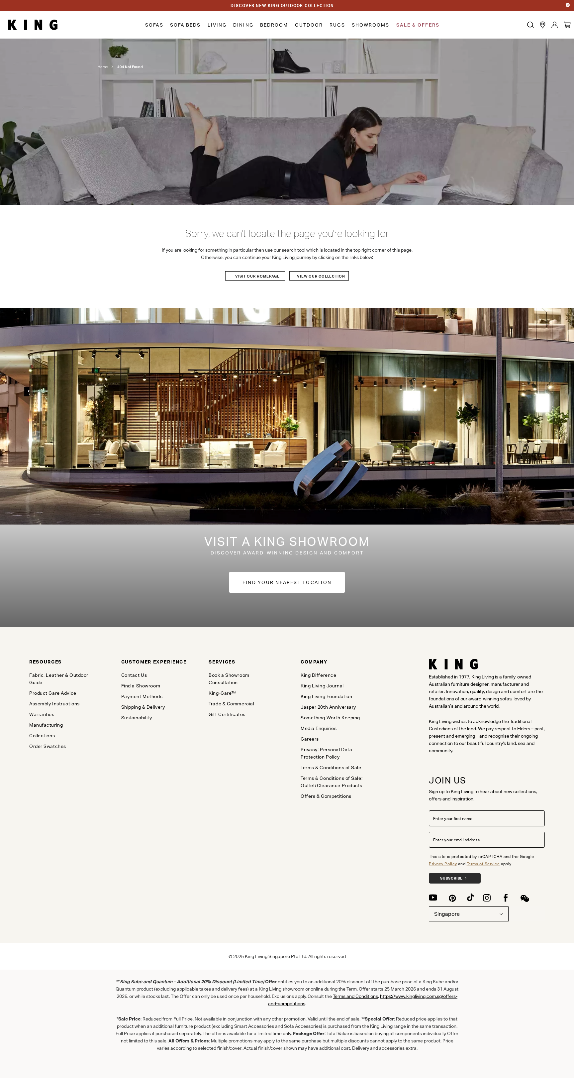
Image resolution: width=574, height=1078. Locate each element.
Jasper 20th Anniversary (328, 707)
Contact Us (134, 675)
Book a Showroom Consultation (229, 678)
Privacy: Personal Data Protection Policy (326, 753)
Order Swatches (47, 746)
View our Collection (321, 276)
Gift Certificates (227, 714)
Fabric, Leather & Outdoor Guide (58, 678)
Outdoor (309, 25)
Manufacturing (46, 725)
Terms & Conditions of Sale (331, 767)
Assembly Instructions (54, 703)
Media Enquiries (318, 728)
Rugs (337, 25)
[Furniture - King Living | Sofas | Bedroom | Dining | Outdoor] (32, 25)
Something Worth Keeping (330, 717)
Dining (243, 25)
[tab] (64, 662)
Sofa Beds (185, 25)
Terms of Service (483, 863)
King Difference (318, 675)
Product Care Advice (52, 693)
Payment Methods (141, 696)
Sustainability (136, 717)
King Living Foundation (326, 696)
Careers (310, 739)
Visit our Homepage (257, 276)
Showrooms (371, 25)
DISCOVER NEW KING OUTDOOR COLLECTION (282, 5)
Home (103, 66)
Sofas (154, 25)
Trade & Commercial (231, 703)
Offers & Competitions (326, 796)
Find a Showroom (140, 685)
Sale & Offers (417, 25)
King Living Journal (322, 685)
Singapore (447, 914)
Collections (42, 735)
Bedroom (274, 25)
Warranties (41, 714)
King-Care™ (222, 693)
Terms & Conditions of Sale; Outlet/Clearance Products (331, 782)
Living (217, 25)
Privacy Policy (443, 863)
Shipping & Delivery (143, 707)
